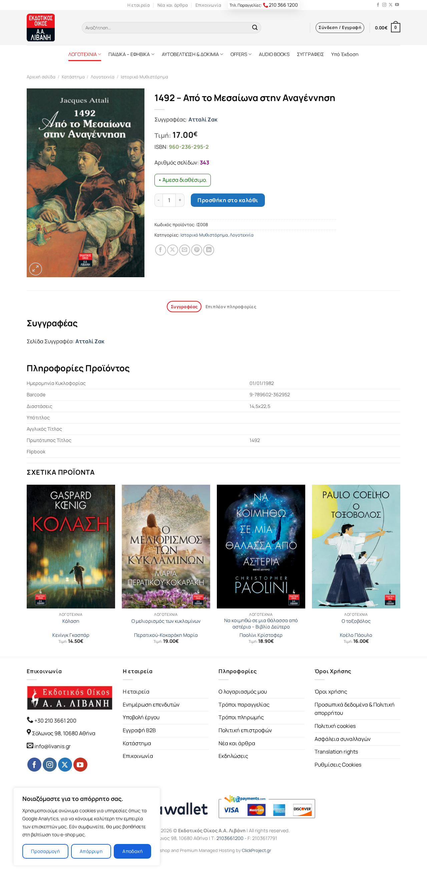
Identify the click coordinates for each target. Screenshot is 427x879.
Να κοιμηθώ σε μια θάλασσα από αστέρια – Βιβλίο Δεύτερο (261, 623)
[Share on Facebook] (160, 250)
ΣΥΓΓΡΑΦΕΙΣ (310, 54)
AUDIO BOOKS (274, 54)
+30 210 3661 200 (54, 720)
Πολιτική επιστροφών (245, 730)
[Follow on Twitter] (391, 5)
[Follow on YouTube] (397, 5)
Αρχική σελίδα (41, 77)
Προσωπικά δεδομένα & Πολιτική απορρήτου (355, 709)
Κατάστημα (73, 77)
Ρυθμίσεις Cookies (338, 764)
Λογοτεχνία (102, 77)
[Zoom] (35, 269)
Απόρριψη (91, 851)
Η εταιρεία (138, 5)
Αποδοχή (132, 851)
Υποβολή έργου (141, 717)
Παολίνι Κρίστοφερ (261, 635)
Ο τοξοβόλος (356, 621)
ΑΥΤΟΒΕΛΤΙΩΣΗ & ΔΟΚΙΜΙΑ (190, 54)
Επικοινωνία (208, 5)
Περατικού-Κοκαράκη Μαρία (166, 635)
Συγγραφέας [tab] (184, 307)
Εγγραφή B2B (139, 730)
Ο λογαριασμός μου (243, 691)
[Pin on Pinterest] (196, 250)
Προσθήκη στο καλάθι (227, 200)
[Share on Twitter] (172, 250)
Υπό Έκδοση (345, 54)
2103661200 (230, 838)
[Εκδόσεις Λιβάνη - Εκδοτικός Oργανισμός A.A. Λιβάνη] (49, 27)
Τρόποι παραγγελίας (244, 704)
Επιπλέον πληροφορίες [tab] (230, 307)
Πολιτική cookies (335, 726)
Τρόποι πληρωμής (241, 717)
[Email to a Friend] (184, 250)
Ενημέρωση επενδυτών (151, 704)
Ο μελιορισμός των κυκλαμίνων (165, 621)
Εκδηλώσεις (233, 756)
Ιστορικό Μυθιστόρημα (144, 77)
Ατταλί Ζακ (203, 119)
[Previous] (27, 570)
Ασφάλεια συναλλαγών (343, 739)
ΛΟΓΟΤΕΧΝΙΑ (82, 54)
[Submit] (255, 27)
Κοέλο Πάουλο (356, 635)
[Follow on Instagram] (384, 5)
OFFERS (239, 54)
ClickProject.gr (256, 850)
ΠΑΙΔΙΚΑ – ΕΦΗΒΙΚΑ (129, 54)
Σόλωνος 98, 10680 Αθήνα (63, 733)
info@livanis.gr (52, 746)
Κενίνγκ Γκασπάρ (70, 635)
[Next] (400, 570)
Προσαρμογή (45, 851)
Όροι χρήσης (331, 691)
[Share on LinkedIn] (208, 250)
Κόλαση (70, 621)
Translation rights (336, 751)
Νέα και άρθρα (172, 5)
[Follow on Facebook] (378, 5)
